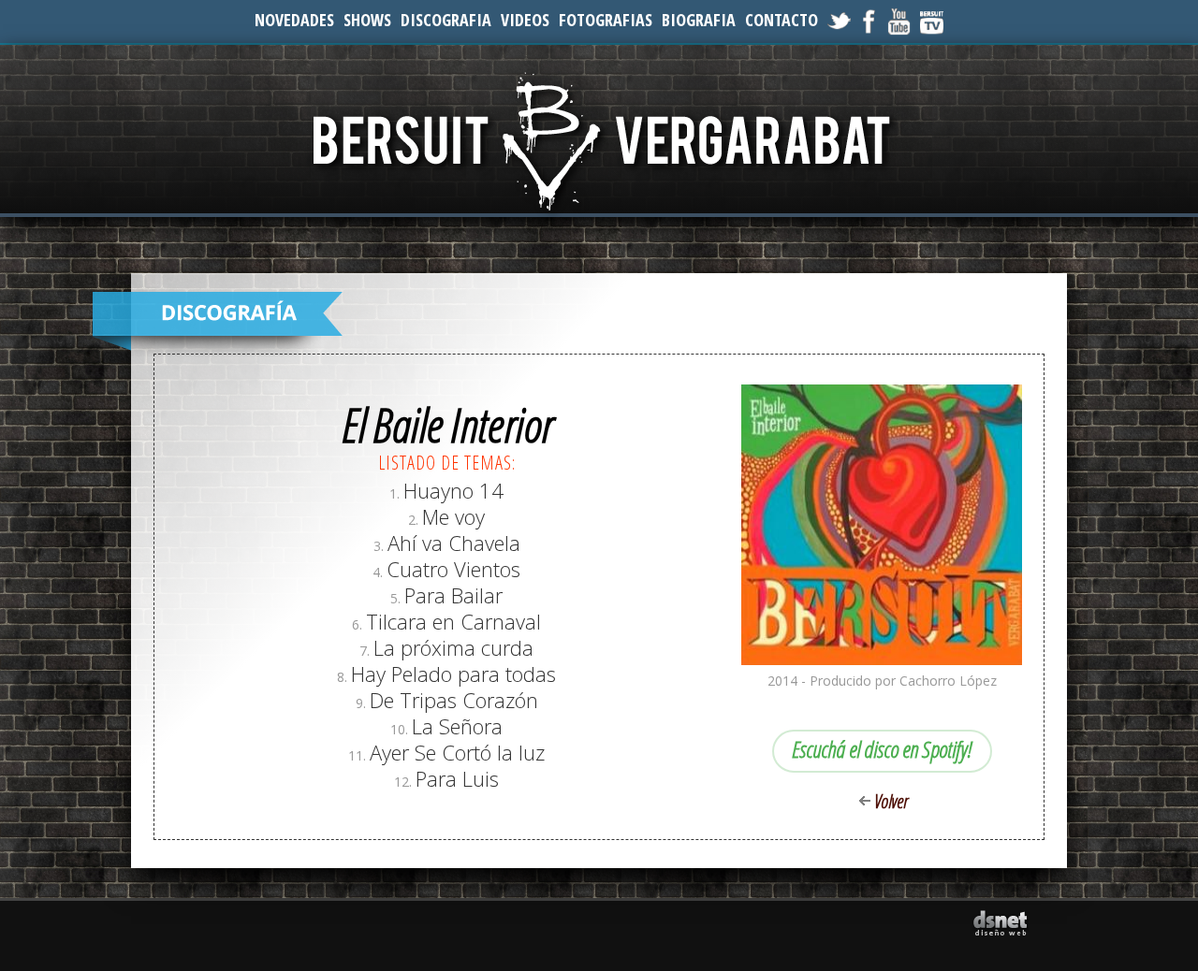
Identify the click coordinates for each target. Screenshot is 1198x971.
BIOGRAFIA (699, 19)
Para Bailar (453, 595)
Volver (891, 801)
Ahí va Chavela (453, 543)
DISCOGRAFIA (446, 19)
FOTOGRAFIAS (605, 19)
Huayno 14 (453, 490)
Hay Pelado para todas (453, 673)
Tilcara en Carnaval (453, 621)
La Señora (457, 726)
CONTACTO (781, 19)
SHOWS (367, 19)
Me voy (453, 516)
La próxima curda (453, 647)
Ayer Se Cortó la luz (457, 752)
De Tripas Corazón (454, 700)
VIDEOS (525, 19)
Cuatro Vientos (453, 569)
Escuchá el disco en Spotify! (882, 748)
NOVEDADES (294, 19)
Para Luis (457, 778)
